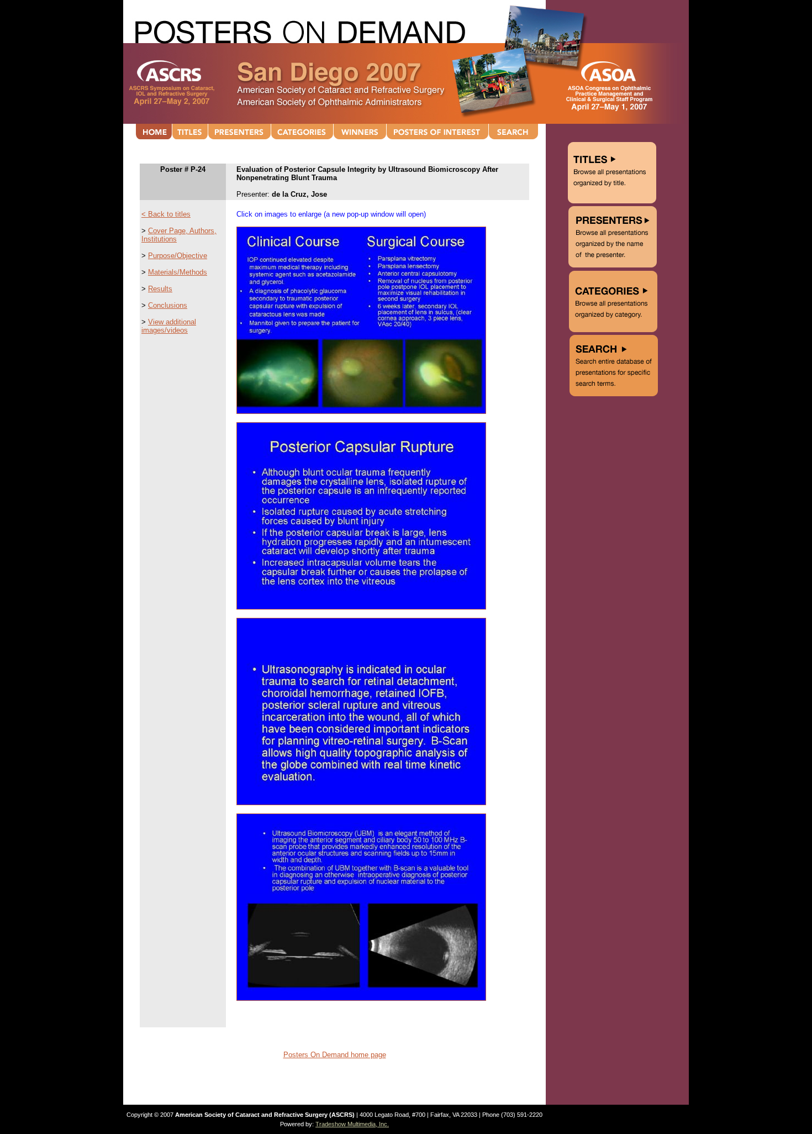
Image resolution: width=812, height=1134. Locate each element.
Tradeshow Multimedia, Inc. (352, 1124)
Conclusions (167, 305)
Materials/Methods (177, 272)
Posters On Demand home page (334, 1055)
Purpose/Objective (177, 255)
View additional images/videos (168, 326)
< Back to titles (166, 214)
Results (160, 289)
